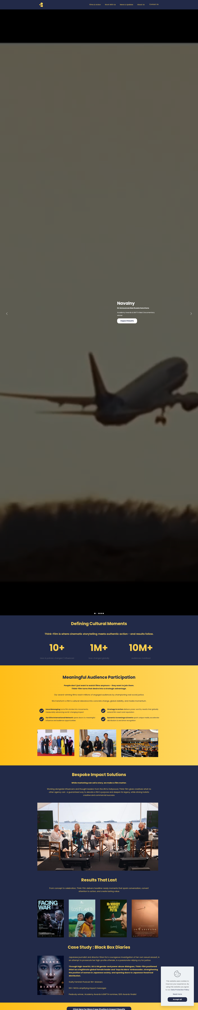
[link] (55, 742)
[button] (191, 313)
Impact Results (127, 321)
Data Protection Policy (180, 990)
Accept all (177, 999)
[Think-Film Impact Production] (49, 4)
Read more (177, 994)
